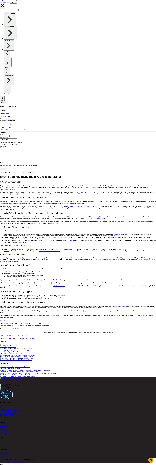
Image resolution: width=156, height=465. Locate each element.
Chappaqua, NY (4, 429)
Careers (2, 444)
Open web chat (11, 120)
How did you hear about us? (11, 142)
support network (32, 376)
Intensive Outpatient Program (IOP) (10, 412)
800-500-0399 (7, 116)
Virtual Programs (5, 417)
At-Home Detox (4, 407)
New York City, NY (5, 432)
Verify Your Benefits (30, 338)
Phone (5, 136)
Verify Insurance (4, 453)
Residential (3, 409)
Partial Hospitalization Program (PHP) (11, 410)
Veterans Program (5, 419)
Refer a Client (4, 454)
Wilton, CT (3, 427)
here (4, 325)
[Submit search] (18, 10)
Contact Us (7, 94)
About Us (3, 441)
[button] (150, 460)
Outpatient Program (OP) (7, 414)
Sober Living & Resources (19, 376)
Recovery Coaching (5, 415)
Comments (3, 146)
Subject (5, 139)
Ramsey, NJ (3, 434)
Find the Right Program (17, 338)
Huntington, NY (4, 430)
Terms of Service (21, 462)
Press (1, 446)
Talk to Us (13, 2)
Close (2, 8)
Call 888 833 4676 (5, 338)
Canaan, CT (3, 426)
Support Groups (7, 376)
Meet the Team (4, 442)
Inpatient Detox (4, 406)
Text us (5, 118)
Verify (2, 162)
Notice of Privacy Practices (7, 462)
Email (4, 132)
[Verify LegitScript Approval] (6, 398)
